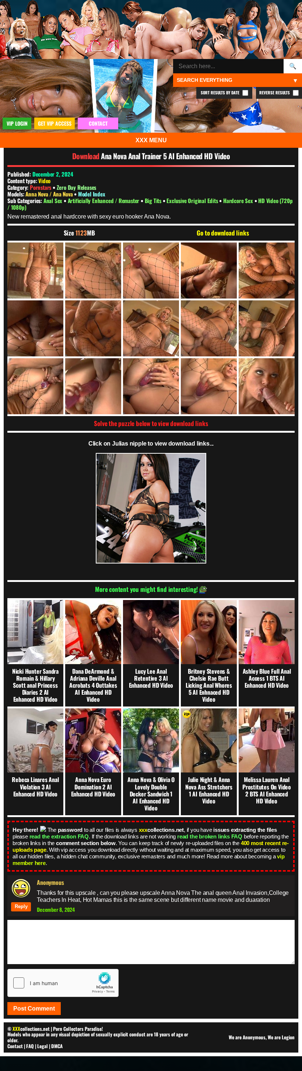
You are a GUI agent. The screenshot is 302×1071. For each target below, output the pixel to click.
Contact (15, 1046)
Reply (21, 906)
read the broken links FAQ (209, 836)
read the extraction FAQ (59, 836)
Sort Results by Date (220, 92)
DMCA (57, 1046)
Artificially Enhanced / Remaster (104, 200)
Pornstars (40, 187)
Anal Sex (53, 200)
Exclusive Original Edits (192, 200)
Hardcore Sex (238, 200)
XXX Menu (151, 140)
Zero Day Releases (76, 187)
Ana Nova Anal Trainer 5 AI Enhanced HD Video (165, 155)
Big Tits (154, 200)
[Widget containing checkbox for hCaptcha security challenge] (63, 983)
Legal (42, 1046)
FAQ (30, 1046)
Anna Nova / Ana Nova (49, 194)
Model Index (91, 194)
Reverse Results (275, 92)
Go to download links (223, 233)
